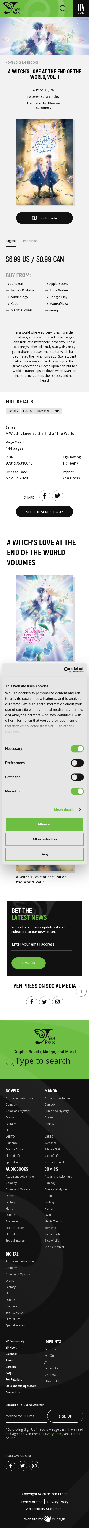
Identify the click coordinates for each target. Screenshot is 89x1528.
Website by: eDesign (44, 1519)
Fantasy (13, 411)
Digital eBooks (27, 62)
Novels (12, 1091)
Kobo (14, 303)
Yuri (57, 411)
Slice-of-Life (13, 1156)
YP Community (15, 1341)
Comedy (11, 1104)
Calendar (11, 1354)
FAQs (9, 1373)
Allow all (44, 824)
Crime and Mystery (18, 1111)
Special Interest (15, 1162)
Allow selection (44, 839)
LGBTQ (27, 411)
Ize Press (50, 1375)
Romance (43, 411)
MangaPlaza (58, 303)
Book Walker (58, 290)
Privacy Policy (53, 1434)
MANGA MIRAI (21, 310)
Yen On (49, 1355)
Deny (44, 854)
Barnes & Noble (22, 290)
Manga (50, 1091)
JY (45, 1362)
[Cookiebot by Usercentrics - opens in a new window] (64, 670)
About (10, 1360)
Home (10, 62)
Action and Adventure (20, 1098)
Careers (11, 1367)
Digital (12, 1254)
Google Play (58, 297)
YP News (11, 1347)
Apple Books (58, 283)
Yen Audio (51, 1368)
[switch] (77, 763)
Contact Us (13, 1392)
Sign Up (65, 1416)
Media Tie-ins (53, 1221)
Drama (10, 1117)
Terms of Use (31, 1501)
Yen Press (50, 1349)
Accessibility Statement (44, 1508)
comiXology (19, 297)
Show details (64, 810)
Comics (51, 1169)
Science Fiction (15, 1149)
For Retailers (14, 1379)
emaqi (53, 310)
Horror (10, 1130)
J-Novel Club (52, 1381)
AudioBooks (17, 1169)
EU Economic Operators (21, 1386)
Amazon (16, 283)
